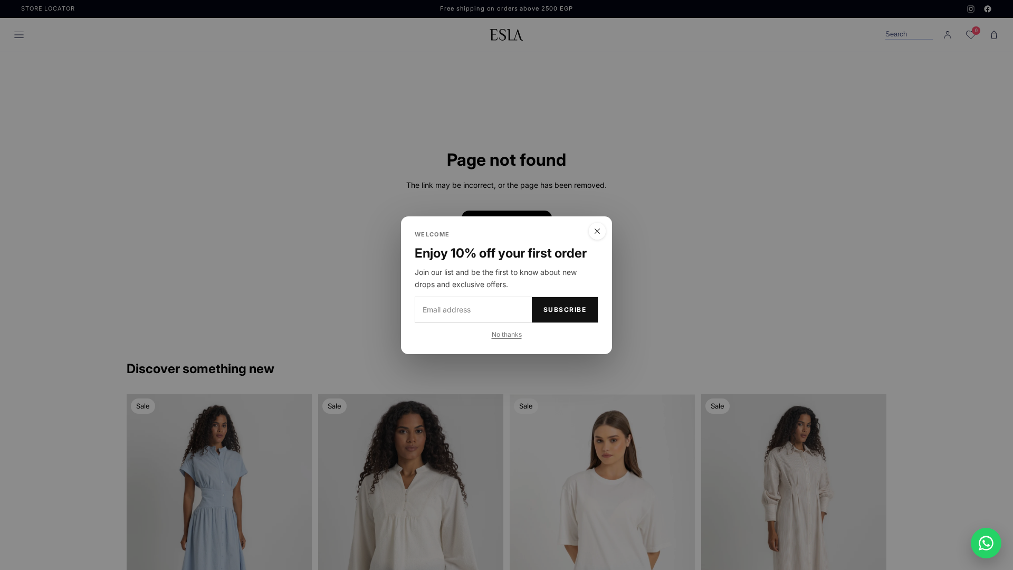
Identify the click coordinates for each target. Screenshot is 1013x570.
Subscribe (564, 310)
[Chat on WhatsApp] (986, 543)
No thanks (507, 334)
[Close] (597, 231)
